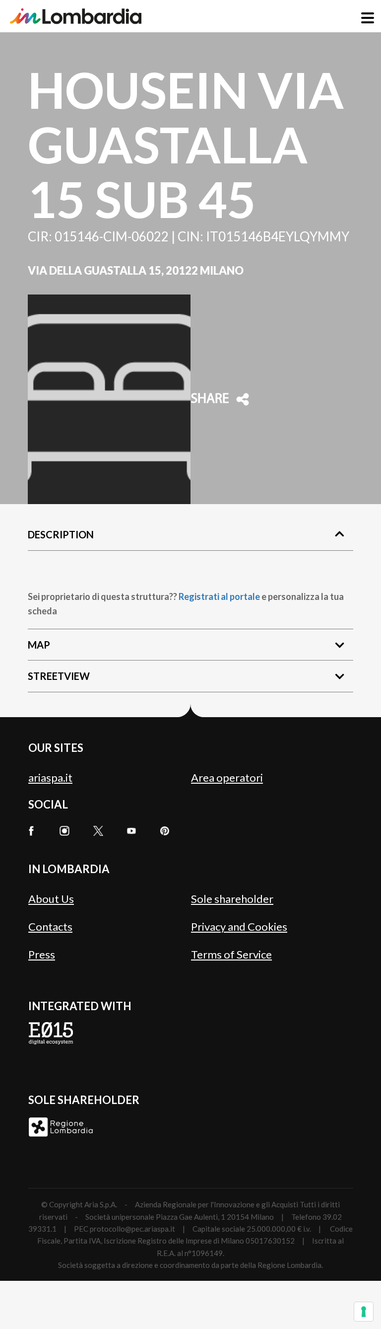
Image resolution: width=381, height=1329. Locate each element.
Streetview (59, 676)
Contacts (50, 926)
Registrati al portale (219, 596)
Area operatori (227, 777)
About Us (51, 898)
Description (61, 534)
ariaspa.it (50, 777)
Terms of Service (231, 954)
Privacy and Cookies (239, 926)
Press (41, 954)
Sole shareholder (232, 898)
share (209, 399)
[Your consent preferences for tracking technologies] (363, 1311)
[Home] (75, 16)
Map (39, 645)
